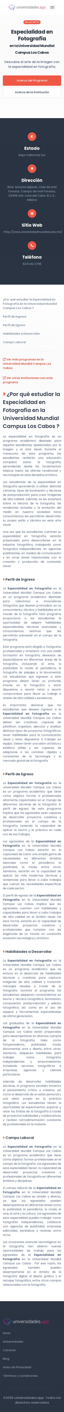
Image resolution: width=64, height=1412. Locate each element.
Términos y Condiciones (20, 1376)
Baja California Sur (32, 155)
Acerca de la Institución (32, 92)
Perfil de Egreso (14, 325)
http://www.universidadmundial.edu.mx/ (33, 232)
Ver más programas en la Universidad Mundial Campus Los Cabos (27, 363)
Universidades (13, 1342)
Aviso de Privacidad (17, 1367)
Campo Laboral (14, 342)
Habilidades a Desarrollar (21, 334)
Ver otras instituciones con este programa (28, 380)
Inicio (6, 1333)
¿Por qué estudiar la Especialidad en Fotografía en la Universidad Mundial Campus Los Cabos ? (30, 303)
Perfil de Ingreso (14, 317)
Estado (32, 148)
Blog (6, 1359)
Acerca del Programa (32, 80)
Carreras (9, 1350)
